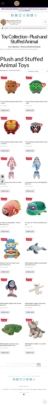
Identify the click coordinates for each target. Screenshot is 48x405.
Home (1, 49)
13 (27, 364)
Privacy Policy (14, 376)
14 (31, 364)
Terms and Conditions (31, 376)
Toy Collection (8, 49)
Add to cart (5, 110)
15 (35, 364)
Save (4, 78)
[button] (45, 21)
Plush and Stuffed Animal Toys (23, 49)
